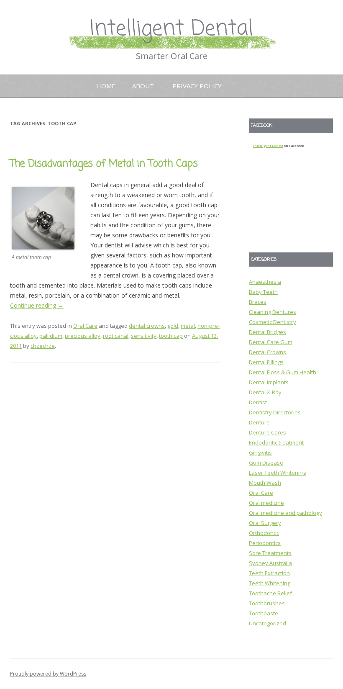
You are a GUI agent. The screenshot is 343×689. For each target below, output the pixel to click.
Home (105, 86)
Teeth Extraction (269, 573)
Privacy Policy (197, 86)
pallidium (50, 335)
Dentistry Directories (275, 412)
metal (188, 325)
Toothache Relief (270, 593)
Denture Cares (267, 432)
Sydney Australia (270, 563)
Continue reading (37, 305)
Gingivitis (260, 452)
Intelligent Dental (171, 29)
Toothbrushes (267, 603)
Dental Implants (269, 382)
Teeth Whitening (269, 583)
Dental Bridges (267, 332)
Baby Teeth (263, 292)
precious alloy (82, 335)
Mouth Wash (265, 482)
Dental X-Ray (265, 392)
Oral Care (85, 325)
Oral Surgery (265, 523)
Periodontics (265, 543)
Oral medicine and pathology (285, 513)
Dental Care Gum (270, 342)
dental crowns (147, 325)
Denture (259, 422)
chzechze (43, 346)
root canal (115, 335)
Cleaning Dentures (272, 312)
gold (172, 325)
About (143, 86)
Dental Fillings (266, 362)
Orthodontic (264, 533)
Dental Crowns (267, 352)
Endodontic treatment (276, 442)
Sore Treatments (270, 553)
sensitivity (143, 335)
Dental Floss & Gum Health (282, 372)
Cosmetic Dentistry (272, 322)
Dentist (258, 402)
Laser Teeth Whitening (277, 472)
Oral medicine (266, 502)
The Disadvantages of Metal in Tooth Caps (104, 164)
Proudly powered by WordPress (48, 673)
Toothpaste (263, 613)
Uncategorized (267, 623)
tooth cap (171, 335)
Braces (257, 302)
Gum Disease (266, 462)
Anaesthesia (265, 281)
